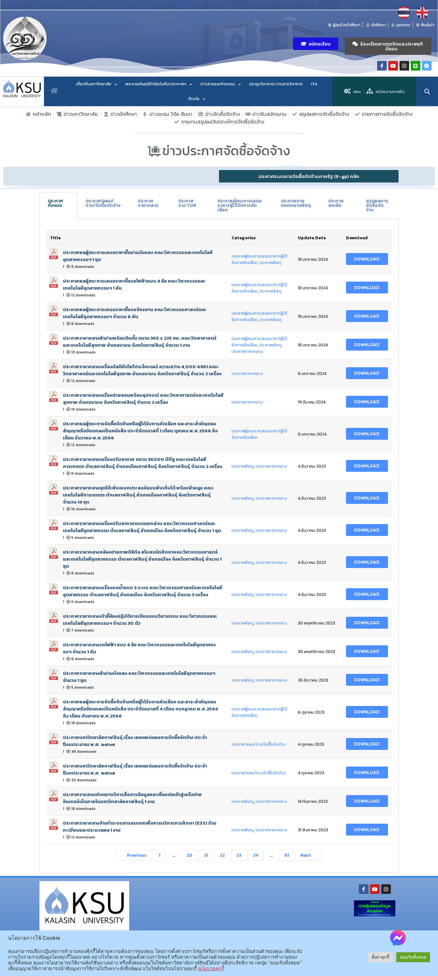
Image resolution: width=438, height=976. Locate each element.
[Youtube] (393, 66)
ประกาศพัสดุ (270, 262)
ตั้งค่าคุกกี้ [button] (380, 957)
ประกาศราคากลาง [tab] (148, 203)
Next (306, 855)
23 (238, 855)
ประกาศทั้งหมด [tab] (55, 203)
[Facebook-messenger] (427, 66)
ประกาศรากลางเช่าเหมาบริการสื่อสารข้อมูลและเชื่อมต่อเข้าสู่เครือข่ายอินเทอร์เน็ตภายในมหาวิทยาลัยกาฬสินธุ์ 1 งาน (132, 798)
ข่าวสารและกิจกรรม (217, 84)
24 (255, 855)
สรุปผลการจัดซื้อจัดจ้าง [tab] (377, 205)
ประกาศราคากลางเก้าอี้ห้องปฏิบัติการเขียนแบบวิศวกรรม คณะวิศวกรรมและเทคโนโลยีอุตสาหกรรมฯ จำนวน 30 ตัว (140, 620)
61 (286, 855)
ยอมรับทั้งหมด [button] (413, 957)
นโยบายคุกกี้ (211, 969)
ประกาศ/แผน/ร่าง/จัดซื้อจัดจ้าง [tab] (103, 203)
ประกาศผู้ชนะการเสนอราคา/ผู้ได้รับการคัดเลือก (259, 434)
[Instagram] (404, 66)
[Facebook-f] (382, 66)
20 (189, 855)
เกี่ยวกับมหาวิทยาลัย (93, 84)
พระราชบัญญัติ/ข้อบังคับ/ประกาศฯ (155, 84)
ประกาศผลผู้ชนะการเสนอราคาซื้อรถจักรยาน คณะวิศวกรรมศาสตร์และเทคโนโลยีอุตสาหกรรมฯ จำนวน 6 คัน (134, 313)
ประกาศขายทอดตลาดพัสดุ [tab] (296, 203)
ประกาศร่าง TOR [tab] (187, 203)
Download (367, 259)
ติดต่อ (193, 99)
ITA (314, 84)
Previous (136, 855)
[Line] (415, 66)
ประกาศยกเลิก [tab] (336, 203)
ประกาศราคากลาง (247, 351)
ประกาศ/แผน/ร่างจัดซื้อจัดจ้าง (259, 744)
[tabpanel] (219, 546)
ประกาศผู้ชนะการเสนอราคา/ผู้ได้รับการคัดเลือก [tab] (239, 205)
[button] (315, 44)
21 (206, 855)
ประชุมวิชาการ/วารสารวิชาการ (276, 84)
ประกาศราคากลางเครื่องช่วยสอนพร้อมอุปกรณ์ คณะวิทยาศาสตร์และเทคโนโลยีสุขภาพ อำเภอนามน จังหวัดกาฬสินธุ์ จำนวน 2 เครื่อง (143, 399)
